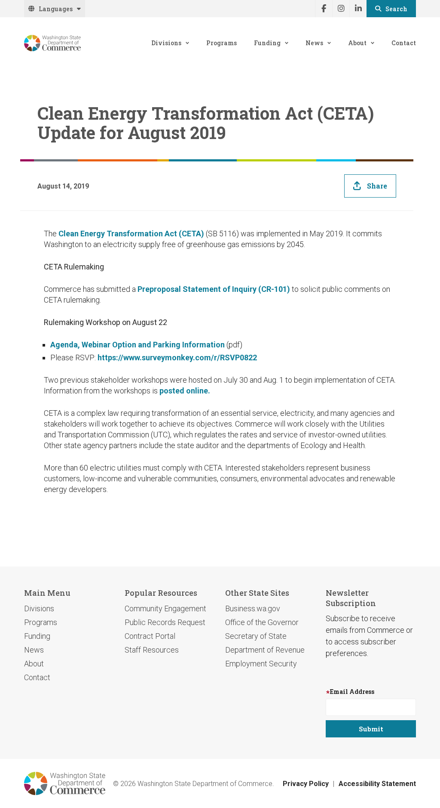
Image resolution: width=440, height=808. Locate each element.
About (357, 43)
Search (396, 9)
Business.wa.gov (252, 608)
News (314, 43)
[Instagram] (340, 8)
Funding (267, 43)
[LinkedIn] (358, 8)
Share (377, 185)
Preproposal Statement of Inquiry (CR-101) (214, 289)
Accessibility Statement (377, 784)
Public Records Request (165, 622)
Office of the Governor (262, 622)
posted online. (184, 390)
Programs (221, 43)
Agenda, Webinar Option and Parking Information (137, 344)
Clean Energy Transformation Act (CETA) (131, 233)
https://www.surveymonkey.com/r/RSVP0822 (177, 357)
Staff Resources (152, 649)
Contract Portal (150, 636)
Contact (403, 43)
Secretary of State (256, 636)
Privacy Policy (306, 784)
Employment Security (261, 663)
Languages (56, 9)
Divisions (166, 43)
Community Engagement (165, 608)
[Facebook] (323, 8)
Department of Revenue (265, 649)
